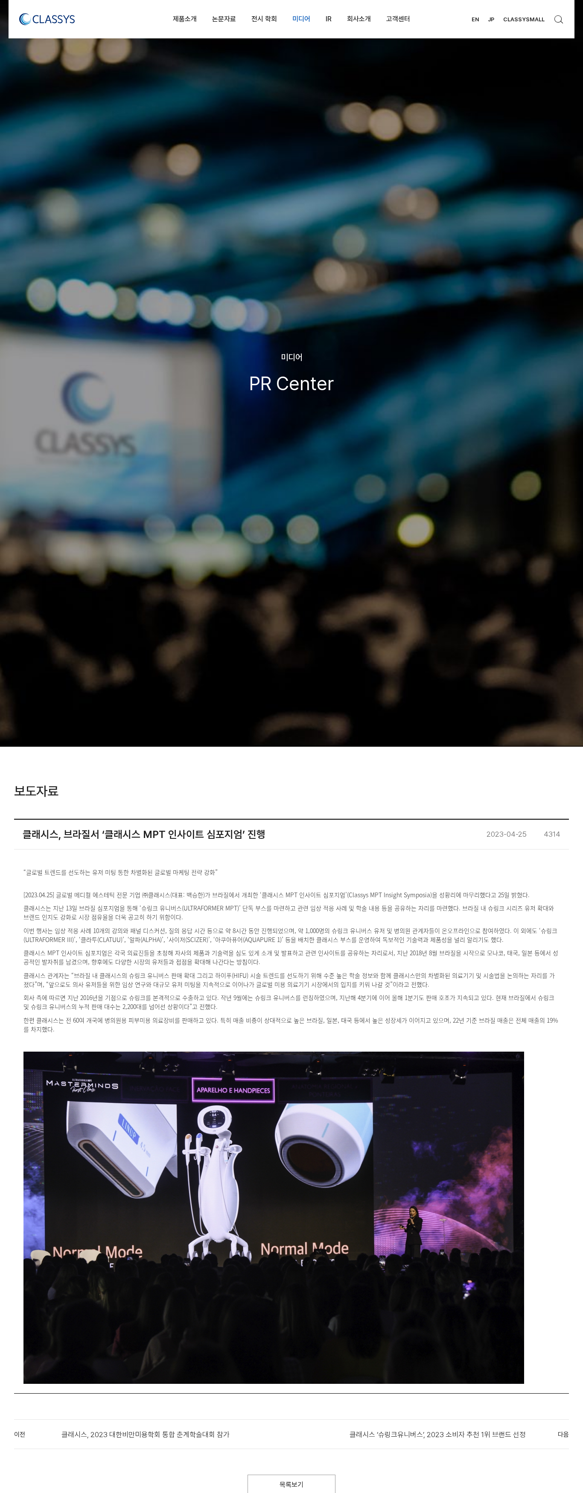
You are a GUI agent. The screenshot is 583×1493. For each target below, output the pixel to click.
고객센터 (398, 19)
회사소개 (359, 19)
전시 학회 (264, 19)
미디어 (301, 19)
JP (491, 19)
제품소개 (185, 19)
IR (329, 19)
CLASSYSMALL (524, 19)
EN (475, 19)
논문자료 (224, 19)
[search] (559, 17)
